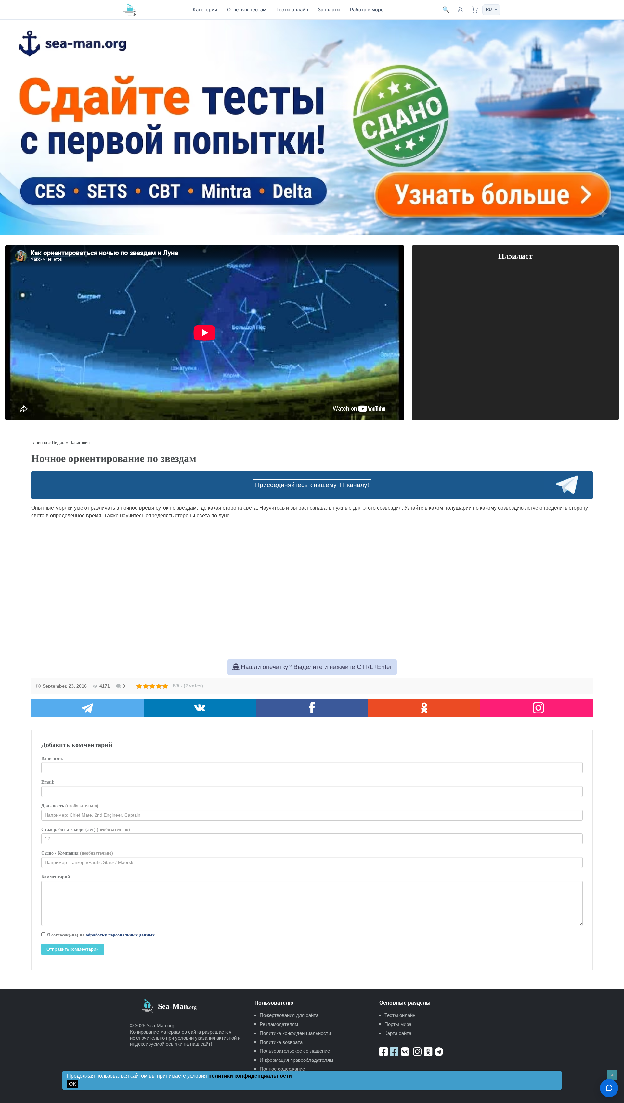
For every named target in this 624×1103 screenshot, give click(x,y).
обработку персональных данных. (121, 935)
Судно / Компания (77, 853)
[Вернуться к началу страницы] (612, 1075)
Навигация (79, 442)
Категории (205, 9)
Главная (39, 442)
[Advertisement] (312, 578)
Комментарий (55, 876)
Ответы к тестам (246, 9)
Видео (58, 442)
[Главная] (130, 9)
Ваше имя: (52, 758)
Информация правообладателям (296, 1060)
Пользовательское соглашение (295, 1051)
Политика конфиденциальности (295, 1033)
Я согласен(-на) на (101, 935)
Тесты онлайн (292, 9)
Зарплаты (329, 9)
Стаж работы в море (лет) (85, 829)
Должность (69, 805)
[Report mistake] (609, 1088)
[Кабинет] (460, 9)
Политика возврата (281, 1042)
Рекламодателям (279, 1024)
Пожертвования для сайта (289, 1015)
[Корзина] (474, 9)
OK (72, 1084)
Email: (48, 782)
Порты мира (397, 1024)
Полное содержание (282, 1069)
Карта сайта (397, 1033)
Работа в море (367, 9)
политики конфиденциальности (250, 1076)
